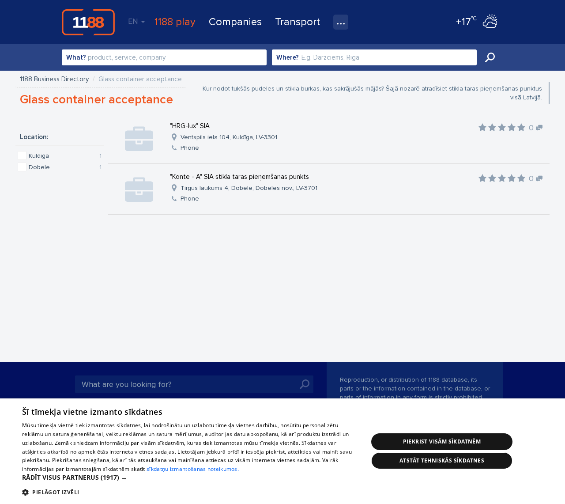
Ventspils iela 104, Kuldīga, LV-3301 (229, 137)
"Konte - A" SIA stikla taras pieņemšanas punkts (239, 177)
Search (490, 57)
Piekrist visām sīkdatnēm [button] (442, 441)
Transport (297, 21)
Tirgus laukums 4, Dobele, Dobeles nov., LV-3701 (249, 188)
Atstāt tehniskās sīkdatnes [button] (441, 460)
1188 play (175, 21)
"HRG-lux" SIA (190, 126)
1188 (88, 22)
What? (76, 57)
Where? (287, 57)
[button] (190, 477)
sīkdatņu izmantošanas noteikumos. (193, 469)
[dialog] (282, 451)
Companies (235, 21)
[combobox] (164, 57)
